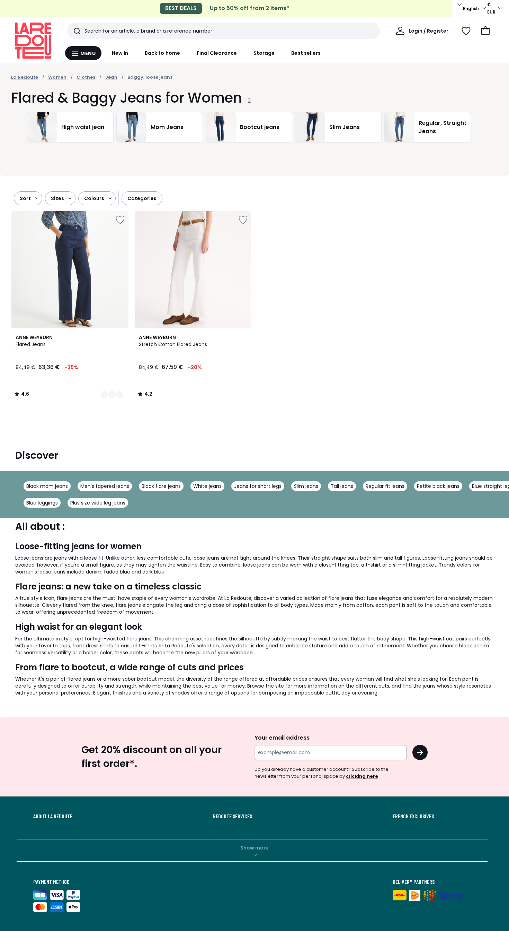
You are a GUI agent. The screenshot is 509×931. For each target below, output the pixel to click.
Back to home (162, 53)
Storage (264, 53)
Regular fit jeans (385, 486)
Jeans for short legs (258, 486)
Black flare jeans (161, 486)
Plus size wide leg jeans (97, 502)
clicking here (362, 776)
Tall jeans (342, 486)
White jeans (207, 486)
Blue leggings (42, 502)
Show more (254, 847)
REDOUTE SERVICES (232, 816)
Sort (25, 198)
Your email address (282, 738)
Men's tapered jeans (104, 486)
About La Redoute (52, 816)
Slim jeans (306, 486)
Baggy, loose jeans (149, 77)
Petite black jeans (438, 486)
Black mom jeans (47, 486)
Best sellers (306, 53)
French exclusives (413, 816)
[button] (485, 31)
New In (120, 53)
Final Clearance (217, 53)
